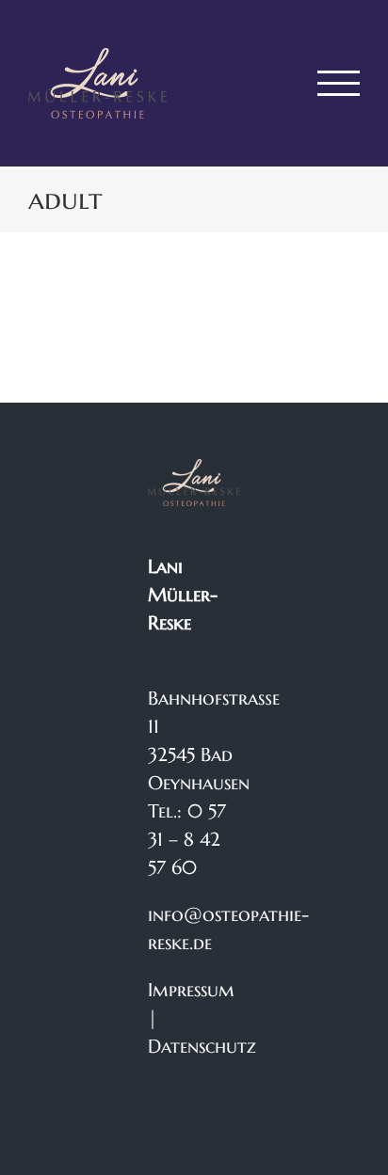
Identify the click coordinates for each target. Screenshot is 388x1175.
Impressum (191, 990)
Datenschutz (202, 1046)
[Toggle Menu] (339, 83)
